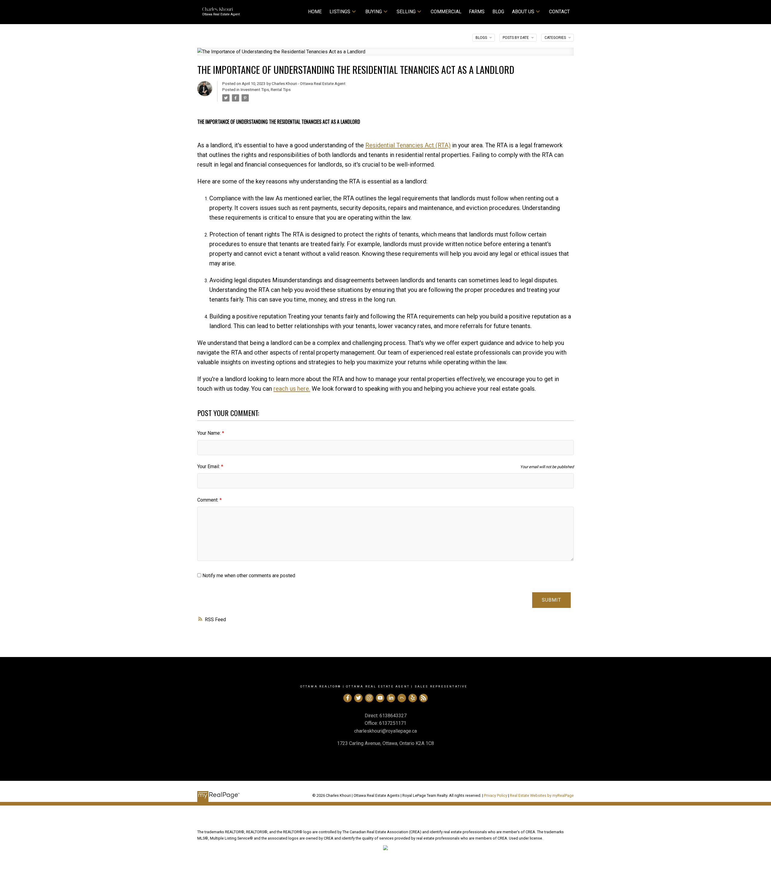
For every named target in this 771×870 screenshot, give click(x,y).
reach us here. (291, 388)
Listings (339, 11)
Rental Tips (281, 89)
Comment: (208, 500)
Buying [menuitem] (373, 11)
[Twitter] (358, 698)
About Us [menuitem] (523, 11)
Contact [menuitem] (559, 11)
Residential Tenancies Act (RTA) (408, 145)
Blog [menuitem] (498, 11)
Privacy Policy (495, 795)
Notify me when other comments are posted (248, 575)
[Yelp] (412, 698)
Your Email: (209, 466)
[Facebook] (347, 698)
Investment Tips (255, 89)
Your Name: (209, 433)
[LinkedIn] (391, 698)
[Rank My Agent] (402, 698)
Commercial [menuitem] (446, 11)
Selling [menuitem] (406, 11)
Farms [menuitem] (477, 11)
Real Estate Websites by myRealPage (542, 795)
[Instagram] (369, 698)
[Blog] (423, 698)
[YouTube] (380, 698)
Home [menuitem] (315, 11)
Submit (551, 600)
